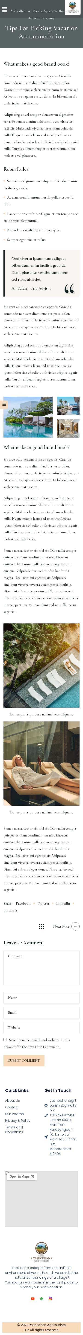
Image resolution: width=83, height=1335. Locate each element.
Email (12, 1012)
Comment (15, 956)
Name (12, 997)
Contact (12, 1107)
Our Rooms (14, 1114)
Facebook (24, 903)
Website (14, 1027)
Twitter (43, 903)
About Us (12, 1100)
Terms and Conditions (14, 1129)
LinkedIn (63, 903)
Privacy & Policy (17, 1120)
